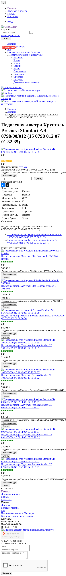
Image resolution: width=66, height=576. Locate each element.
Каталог (6, 38)
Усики (17, 63)
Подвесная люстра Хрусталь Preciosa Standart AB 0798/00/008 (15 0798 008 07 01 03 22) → (32, 241)
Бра (9, 49)
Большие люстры (31, 90)
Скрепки (18, 76)
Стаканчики (20, 71)
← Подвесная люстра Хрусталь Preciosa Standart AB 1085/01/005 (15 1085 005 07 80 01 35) (34, 236)
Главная (11, 8)
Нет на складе (9, 175)
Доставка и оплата (17, 11)
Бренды (11, 13)
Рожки (17, 60)
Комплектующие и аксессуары (26, 55)
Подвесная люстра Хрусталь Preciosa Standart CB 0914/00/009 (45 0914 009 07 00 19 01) (26, 406)
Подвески (19, 74)
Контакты (12, 16)
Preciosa (23, 167)
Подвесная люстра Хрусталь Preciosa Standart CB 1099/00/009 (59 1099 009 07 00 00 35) (26, 346)
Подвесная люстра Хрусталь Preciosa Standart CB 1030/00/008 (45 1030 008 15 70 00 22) (26, 376)
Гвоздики (18, 79)
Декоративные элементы (26, 82)
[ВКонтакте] (3, 185)
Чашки (17, 66)
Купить (38, 179)
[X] (7, 185)
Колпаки (18, 57)
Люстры (11, 44)
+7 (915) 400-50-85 (10, 35)
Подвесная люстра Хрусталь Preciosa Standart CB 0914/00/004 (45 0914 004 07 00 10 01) (26, 436)
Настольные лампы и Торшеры (23, 52)
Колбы (17, 68)
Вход (10, 21)
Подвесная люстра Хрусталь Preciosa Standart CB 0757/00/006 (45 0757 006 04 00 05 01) (26, 465)
